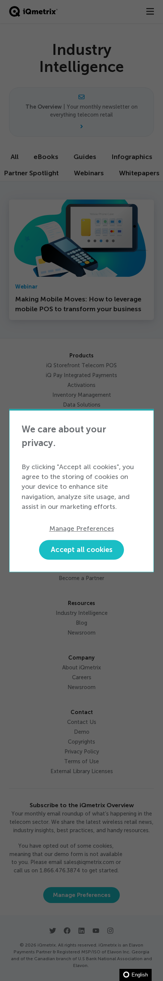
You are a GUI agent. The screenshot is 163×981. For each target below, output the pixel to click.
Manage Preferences (81, 529)
